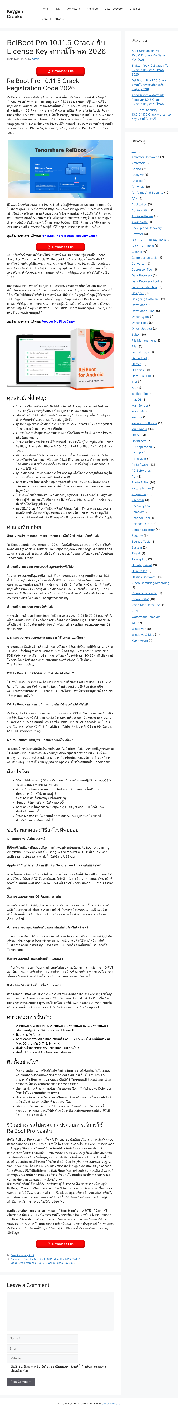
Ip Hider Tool (140, 393)
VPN (135, 611)
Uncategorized (142, 565)
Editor (136, 334)
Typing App (139, 559)
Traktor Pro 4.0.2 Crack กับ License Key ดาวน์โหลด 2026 (150, 70)
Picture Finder (141, 488)
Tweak (136, 553)
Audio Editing (141, 210)
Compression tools (144, 257)
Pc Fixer (137, 453)
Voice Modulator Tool (146, 605)
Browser (137, 234)
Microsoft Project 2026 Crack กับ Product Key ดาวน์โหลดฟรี (45, 1258)
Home (45, 8)
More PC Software (52, 19)
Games (136, 364)
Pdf (134, 476)
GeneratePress (111, 1403)
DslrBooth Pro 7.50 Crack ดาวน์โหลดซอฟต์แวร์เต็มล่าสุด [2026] (149, 85)
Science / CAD (142, 524)
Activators (73, 8)
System (137, 547)
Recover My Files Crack (58, 321)
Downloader (140, 305)
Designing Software (145, 299)
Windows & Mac (143, 634)
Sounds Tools (141, 541)
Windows (138, 628)
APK (134, 198)
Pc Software (140, 464)
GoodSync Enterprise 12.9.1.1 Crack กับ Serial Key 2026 (43, 1262)
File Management (144, 340)
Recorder (138, 500)
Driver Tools (140, 322)
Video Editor (140, 599)
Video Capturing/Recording (150, 583)
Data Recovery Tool (22, 1255)
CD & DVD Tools (143, 246)
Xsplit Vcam (140, 640)
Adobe (136, 169)
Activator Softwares (145, 157)
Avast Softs (140, 222)
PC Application (142, 447)
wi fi (134, 623)
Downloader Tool (143, 311)
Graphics (135, 8)
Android (137, 180)
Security (137, 535)
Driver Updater (142, 328)
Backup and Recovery (147, 228)
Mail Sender (140, 405)
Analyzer (138, 175)
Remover (138, 512)
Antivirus (92, 8)
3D (134, 151)
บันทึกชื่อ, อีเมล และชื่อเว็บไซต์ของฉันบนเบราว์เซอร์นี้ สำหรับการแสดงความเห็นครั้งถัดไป (60, 1369)
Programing (140, 494)
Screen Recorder (143, 529)
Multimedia (139, 429)
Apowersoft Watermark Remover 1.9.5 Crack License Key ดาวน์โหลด (148, 99)
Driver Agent (140, 317)
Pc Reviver (139, 459)
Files (135, 346)
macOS (137, 399)
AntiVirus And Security (147, 192)
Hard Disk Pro (141, 376)
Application (139, 204)
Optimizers (139, 441)
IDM (58, 8)
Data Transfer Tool (144, 287)
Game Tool (139, 358)
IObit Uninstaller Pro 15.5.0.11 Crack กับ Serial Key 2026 (149, 55)
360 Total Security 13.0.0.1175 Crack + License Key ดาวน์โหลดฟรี (151, 114)
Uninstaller (139, 571)
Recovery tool (141, 506)
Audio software (142, 216)
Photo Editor (140, 482)
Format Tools (141, 352)
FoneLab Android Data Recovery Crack (69, 235)
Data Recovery (114, 8)
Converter (138, 263)
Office (136, 435)
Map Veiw (138, 411)
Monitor (137, 417)
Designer (138, 293)
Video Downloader (144, 593)
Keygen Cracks (15, 14)
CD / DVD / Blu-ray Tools (149, 240)
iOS (134, 388)
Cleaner (137, 251)
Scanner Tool (141, 518)
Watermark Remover (146, 617)
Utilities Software (144, 577)
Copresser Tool (142, 269)
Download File (63, 71)
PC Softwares (141, 470)
